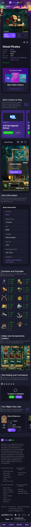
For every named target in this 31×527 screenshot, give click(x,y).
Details (18, 132)
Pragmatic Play (22, 491)
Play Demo (19, 35)
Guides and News (8, 484)
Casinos (11, 524)
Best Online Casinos (21, 468)
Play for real (11, 430)
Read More (6, 62)
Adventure (9, 260)
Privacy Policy (12, 506)
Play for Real (14, 172)
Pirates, (12, 59)
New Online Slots (8, 481)
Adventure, (13, 57)
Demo (20, 430)
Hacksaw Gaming (23, 493)
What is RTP (6, 488)
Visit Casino (7, 35)
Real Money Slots (8, 471)
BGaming (20, 489)
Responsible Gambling (15, 508)
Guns (16, 59)
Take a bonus (8, 132)
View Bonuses (26, 104)
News (27, 524)
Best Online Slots (8, 468)
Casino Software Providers (23, 485)
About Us (3, 506)
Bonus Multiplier (17, 260)
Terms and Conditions (23, 506)
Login (11, 397)
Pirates (11, 262)
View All (27, 409)
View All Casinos (14, 89)
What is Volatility (8, 490)
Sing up (19, 397)
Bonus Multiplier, (22, 57)
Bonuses (19, 524)
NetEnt (8, 6)
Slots (4, 524)
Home (2, 6)
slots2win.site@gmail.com (15, 510)
